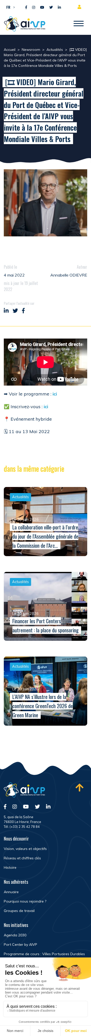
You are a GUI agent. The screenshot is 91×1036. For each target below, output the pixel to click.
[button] (9, 7)
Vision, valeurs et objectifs (25, 848)
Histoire (10, 867)
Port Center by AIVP (20, 944)
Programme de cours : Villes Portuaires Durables (44, 954)
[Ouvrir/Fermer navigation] (78, 24)
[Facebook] (26, 7)
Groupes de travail (19, 910)
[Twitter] (51, 7)
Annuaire (11, 892)
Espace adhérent (80, 7)
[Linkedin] (59, 7)
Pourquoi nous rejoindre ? (25, 901)
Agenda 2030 (15, 935)
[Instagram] (34, 7)
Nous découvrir (16, 838)
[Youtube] (42, 7)
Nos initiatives (16, 925)
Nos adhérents (16, 881)
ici (55, 394)
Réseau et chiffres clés (22, 858)
